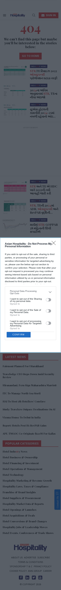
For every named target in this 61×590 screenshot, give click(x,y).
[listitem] (30, 292)
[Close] (55, 244)
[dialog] (30, 295)
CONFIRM (19, 334)
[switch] (48, 299)
